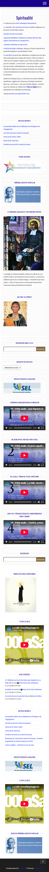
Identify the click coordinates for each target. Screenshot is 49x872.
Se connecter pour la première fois (16, 696)
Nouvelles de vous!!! (11, 689)
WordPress (22, 868)
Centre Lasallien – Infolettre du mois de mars (19, 745)
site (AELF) (9, 55)
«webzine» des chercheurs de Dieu (16, 27)
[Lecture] (6, 428)
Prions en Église (32, 87)
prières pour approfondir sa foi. (20, 93)
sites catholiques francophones (26, 23)
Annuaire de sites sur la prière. (13, 34)
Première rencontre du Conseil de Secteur (17, 144)
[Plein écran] (42, 428)
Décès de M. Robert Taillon (12, 137)
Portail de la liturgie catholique (13, 48)
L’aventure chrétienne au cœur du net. (16, 44)
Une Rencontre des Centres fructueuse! (16, 133)
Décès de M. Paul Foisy (11, 140)
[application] (24, 418)
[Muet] (39, 428)
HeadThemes (38, 868)
